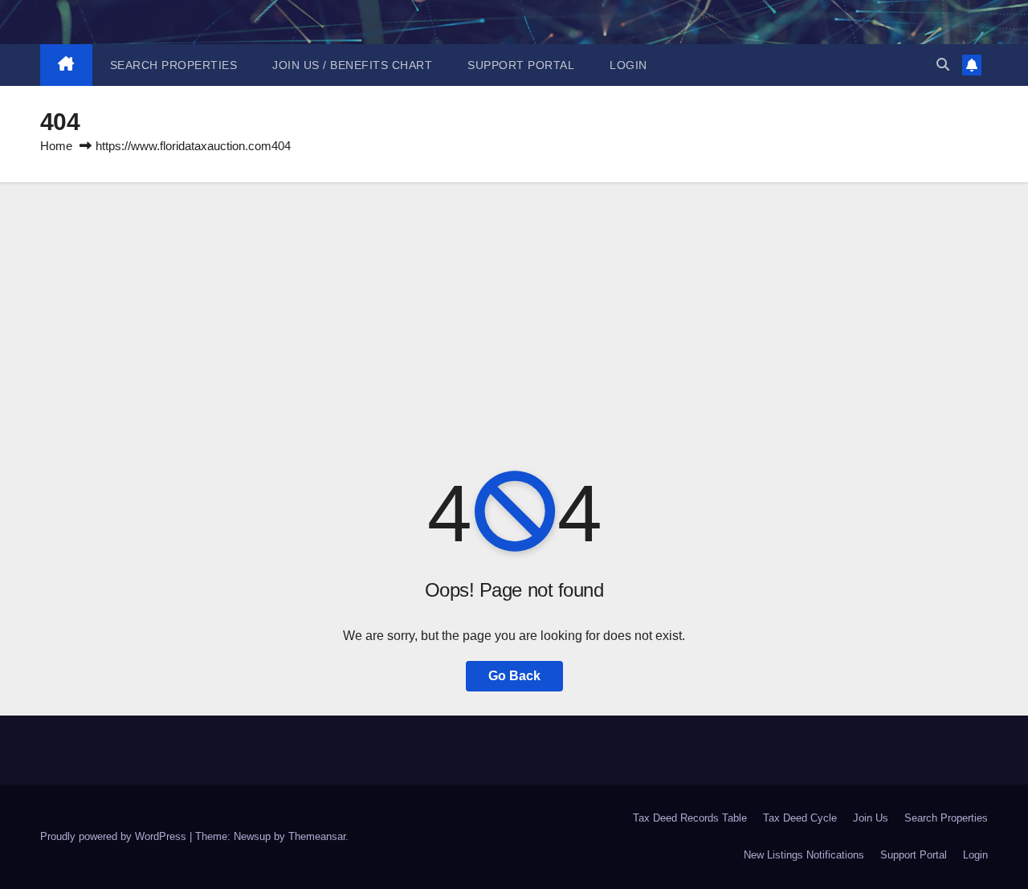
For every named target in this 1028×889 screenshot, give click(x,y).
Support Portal (520, 65)
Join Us (870, 818)
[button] (942, 64)
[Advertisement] (514, 302)
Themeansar (316, 836)
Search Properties (174, 65)
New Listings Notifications (804, 855)
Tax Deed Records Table (690, 818)
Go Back (514, 676)
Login (628, 65)
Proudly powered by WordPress (115, 836)
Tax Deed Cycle (800, 818)
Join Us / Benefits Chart (352, 65)
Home (56, 146)
